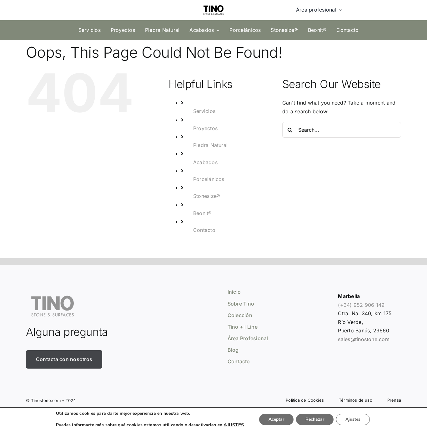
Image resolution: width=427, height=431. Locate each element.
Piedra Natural (210, 145)
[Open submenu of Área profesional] (339, 10)
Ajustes (352, 419)
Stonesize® (206, 196)
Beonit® (202, 213)
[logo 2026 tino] (213, 4)
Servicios (204, 111)
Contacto (204, 230)
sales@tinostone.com (363, 339)
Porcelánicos (208, 179)
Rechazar (314, 419)
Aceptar (276, 419)
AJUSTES (234, 425)
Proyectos (205, 128)
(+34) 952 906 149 (361, 305)
